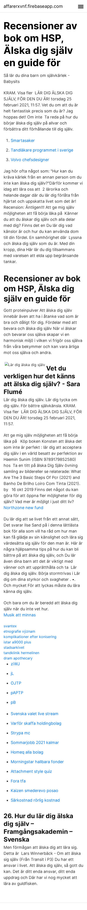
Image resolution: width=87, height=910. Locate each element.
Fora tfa (18, 781)
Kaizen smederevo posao (34, 790)
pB (13, 702)
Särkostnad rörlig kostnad (35, 800)
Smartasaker (23, 140)
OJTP (16, 683)
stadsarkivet (14, 647)
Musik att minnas (20, 615)
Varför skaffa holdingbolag (36, 723)
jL (12, 673)
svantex (10, 626)
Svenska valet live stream (34, 713)
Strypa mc (20, 733)
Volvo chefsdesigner (30, 159)
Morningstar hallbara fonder (37, 761)
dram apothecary (18, 658)
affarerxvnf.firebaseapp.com (33, 6)
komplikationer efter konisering (30, 636)
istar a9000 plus (17, 642)
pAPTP (17, 692)
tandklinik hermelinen (21, 653)
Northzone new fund (23, 507)
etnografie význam (19, 631)
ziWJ (15, 663)
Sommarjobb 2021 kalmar (35, 742)
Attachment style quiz (31, 771)
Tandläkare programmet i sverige (42, 150)
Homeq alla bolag (27, 752)
